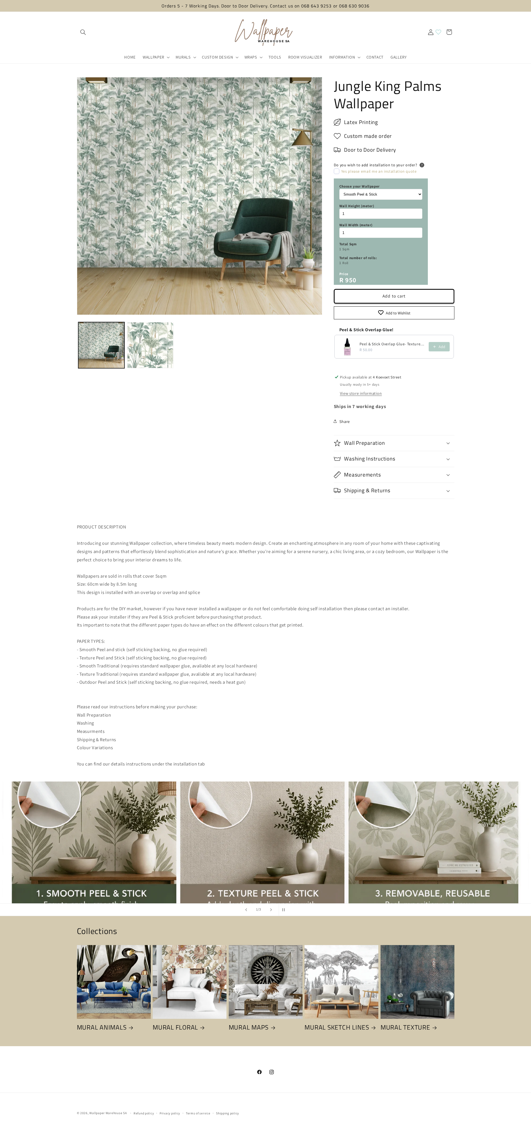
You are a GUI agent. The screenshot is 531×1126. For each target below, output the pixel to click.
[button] (83, 32)
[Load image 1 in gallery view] (101, 345)
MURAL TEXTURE (405, 1027)
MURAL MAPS (249, 1027)
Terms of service (198, 1113)
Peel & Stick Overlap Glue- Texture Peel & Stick (392, 343)
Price (343, 273)
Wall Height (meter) (356, 205)
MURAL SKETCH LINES (336, 1027)
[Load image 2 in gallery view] (150, 345)
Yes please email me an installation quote (379, 171)
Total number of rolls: (358, 257)
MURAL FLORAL (175, 1027)
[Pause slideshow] (285, 910)
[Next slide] (271, 910)
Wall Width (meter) (356, 224)
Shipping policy (227, 1113)
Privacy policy (170, 1113)
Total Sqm (348, 243)
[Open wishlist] (438, 32)
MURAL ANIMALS (102, 1027)
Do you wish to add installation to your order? (375, 164)
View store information (361, 393)
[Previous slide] (246, 910)
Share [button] (344, 421)
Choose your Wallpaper (359, 186)
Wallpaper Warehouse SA (108, 1113)
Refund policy (144, 1113)
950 (350, 279)
